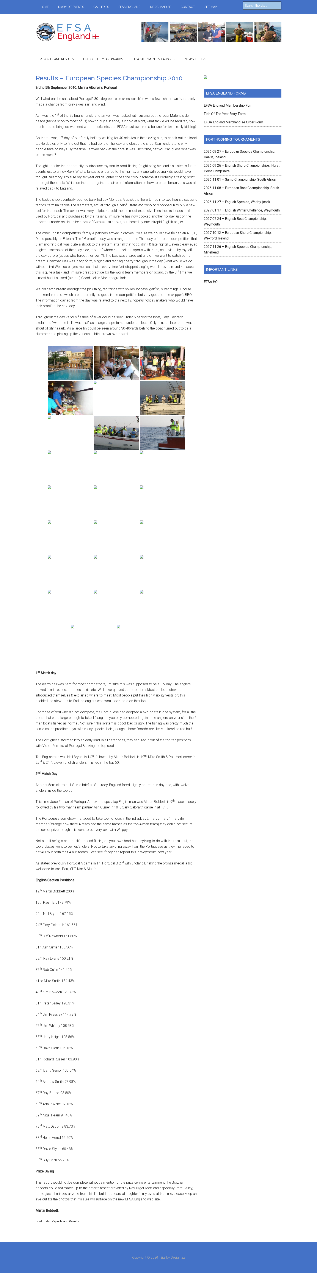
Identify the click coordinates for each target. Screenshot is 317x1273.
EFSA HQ (211, 282)
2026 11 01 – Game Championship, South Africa (240, 179)
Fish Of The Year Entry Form (225, 114)
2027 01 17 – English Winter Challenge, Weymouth (242, 210)
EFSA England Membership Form (228, 105)
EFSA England (77, 32)
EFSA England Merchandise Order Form (233, 122)
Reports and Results (65, 1221)
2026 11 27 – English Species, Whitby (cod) (237, 202)
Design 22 (178, 1257)
